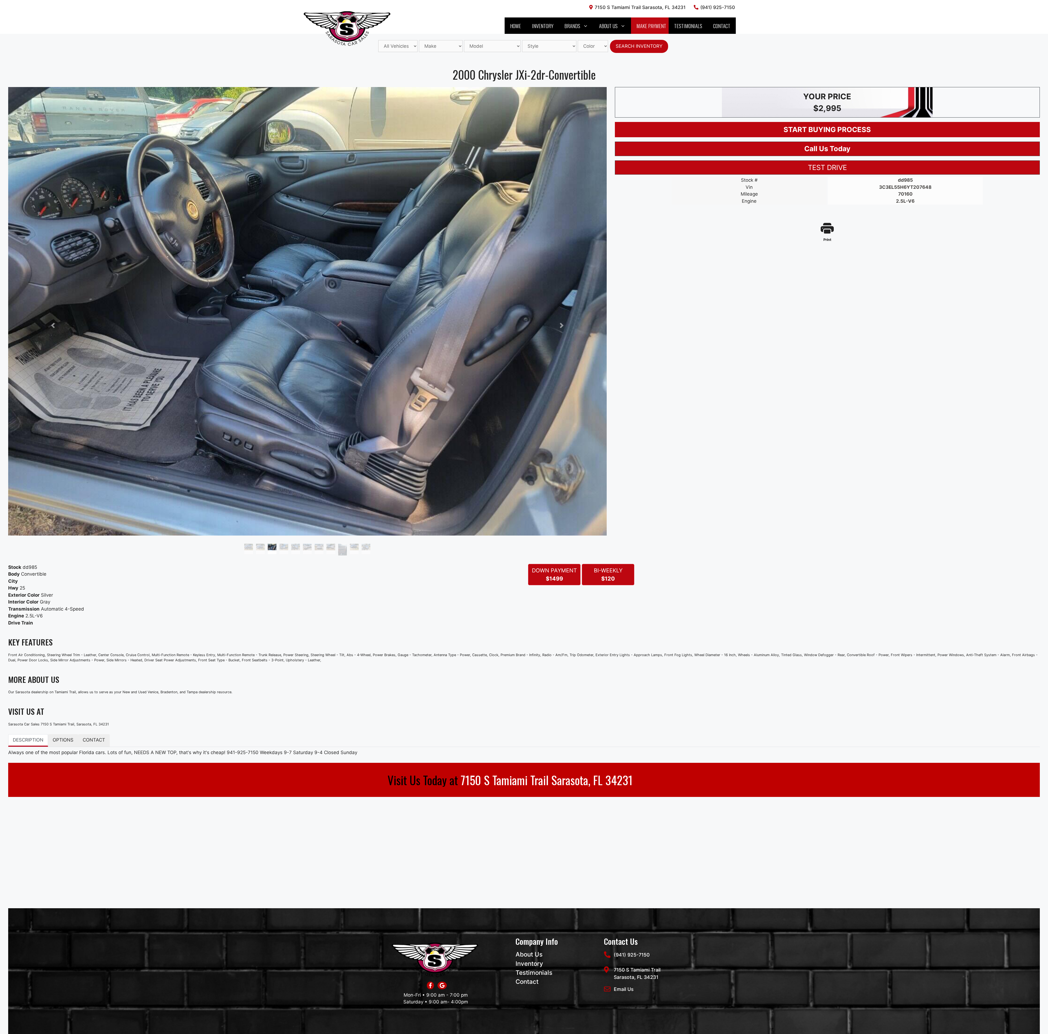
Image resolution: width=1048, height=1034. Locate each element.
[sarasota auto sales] (430, 985)
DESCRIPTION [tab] (28, 740)
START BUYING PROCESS (827, 129)
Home (515, 25)
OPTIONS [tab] (63, 740)
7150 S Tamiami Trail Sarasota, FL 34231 (547, 779)
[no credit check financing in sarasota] (441, 985)
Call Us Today (827, 148)
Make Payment (651, 25)
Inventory (542, 25)
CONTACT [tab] (94, 740)
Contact (721, 25)
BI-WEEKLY (608, 574)
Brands (572, 25)
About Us (608, 25)
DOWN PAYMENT (554, 574)
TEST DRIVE (827, 167)
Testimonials (688, 25)
